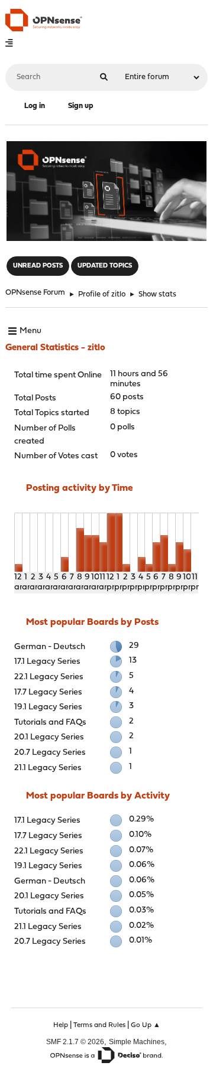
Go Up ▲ (145, 1025)
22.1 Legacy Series (48, 677)
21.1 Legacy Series (48, 768)
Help (60, 1025)
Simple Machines (136, 1041)
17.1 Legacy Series (47, 661)
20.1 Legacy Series (49, 737)
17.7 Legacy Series (48, 692)
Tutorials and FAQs (50, 722)
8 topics (125, 412)
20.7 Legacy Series (50, 752)
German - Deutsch (49, 647)
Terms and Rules (99, 1025)
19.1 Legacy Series (48, 707)
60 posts (127, 397)
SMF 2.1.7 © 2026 (75, 1041)
